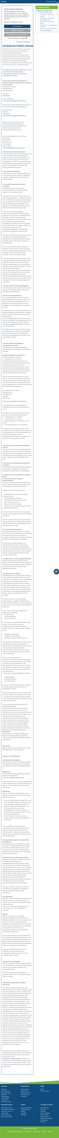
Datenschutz (27, 41)
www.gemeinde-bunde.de (16, 324)
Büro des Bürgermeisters (46, 12)
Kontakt (44, 1131)
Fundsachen (24, 1096)
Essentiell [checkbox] (8, 22)
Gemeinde (4, 1086)
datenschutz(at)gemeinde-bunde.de (16, 100)
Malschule (23, 1114)
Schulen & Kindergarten (26, 1107)
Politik (42, 1086)
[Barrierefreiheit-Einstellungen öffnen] (56, 571)
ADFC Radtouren (44, 1107)
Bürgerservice (25, 1086)
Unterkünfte (43, 1109)
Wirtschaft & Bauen (6, 1104)
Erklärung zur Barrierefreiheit (15, 1131)
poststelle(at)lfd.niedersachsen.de (15, 148)
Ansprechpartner (25, 1089)
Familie (23, 1104)
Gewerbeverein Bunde (6, 1107)
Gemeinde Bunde (51, 1)
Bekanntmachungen (6, 1092)
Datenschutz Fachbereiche (45, 10)
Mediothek (43, 1121)
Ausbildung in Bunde (6, 1101)
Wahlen (42, 1089)
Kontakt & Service (44, 1116)
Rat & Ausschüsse (44, 1091)
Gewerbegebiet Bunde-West (8, 1109)
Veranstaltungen (5, 1098)
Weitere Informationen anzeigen (16, 38)
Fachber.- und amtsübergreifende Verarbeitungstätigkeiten (48, 29)
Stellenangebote (5, 1096)
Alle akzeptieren (17, 26)
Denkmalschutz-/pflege (6, 1116)
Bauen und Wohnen (6, 1114)
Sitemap (50, 1131)
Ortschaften (4, 1094)
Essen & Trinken (44, 1114)
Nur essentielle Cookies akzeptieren (17, 34)
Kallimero (23, 1111)
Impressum (20, 41)
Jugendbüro (24, 1113)
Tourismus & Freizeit (46, 1104)
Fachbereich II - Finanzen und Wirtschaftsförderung (47, 18)
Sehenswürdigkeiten (45, 1113)
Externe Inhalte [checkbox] (18, 22)
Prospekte (42, 1111)
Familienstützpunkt (25, 1109)
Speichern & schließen (17, 30)
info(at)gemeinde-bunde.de (16, 777)
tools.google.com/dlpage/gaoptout (11, 1058)
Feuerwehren (4, 1099)
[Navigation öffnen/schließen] (1, 1)
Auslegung (3, 1089)
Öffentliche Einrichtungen (46, 1118)
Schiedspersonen (25, 1094)
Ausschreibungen (5, 1091)
